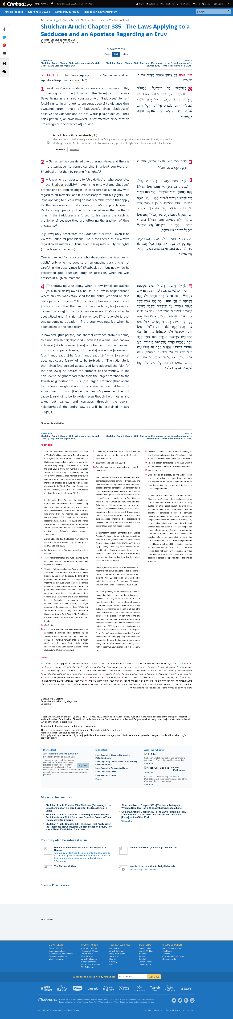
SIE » (153, 754)
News (124, 988)
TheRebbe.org (87, 967)
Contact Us (188, 1010)
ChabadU (93, 988)
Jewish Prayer (145, 962)
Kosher (142, 956)
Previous (70, 63)
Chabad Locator (169, 959)
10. (94, 467)
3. (42, 550)
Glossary (113, 962)
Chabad (86, 999)
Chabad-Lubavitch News (173, 956)
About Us (158, 1010)
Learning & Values (39, 12)
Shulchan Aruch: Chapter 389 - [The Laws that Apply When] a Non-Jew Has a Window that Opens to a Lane (151, 806)
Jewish (133, 1002)
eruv (71, 119)
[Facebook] (174, 1000)
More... (98, 779)
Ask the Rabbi (168, 3)
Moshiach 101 (87, 956)
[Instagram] (192, 1000)
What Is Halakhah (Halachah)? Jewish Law (153, 847)
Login (141, 3)
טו (175, 331)
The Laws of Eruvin (119, 20)
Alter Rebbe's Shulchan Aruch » (60, 753)
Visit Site (148, 763)
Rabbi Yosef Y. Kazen (97, 1002)
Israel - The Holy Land (91, 964)
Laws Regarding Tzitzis (105, 772)
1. (42, 451)
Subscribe (113, 956)
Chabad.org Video (89, 948)
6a (48, 625)
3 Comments (60, 861)
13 (105, 355)
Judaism (123, 1002)
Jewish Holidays (146, 948)
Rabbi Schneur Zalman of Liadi (59, 39)
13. (146, 470)
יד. (86, 681)
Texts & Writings (50, 20)
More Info (74, 149)
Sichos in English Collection (64, 42)
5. (42, 569)
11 (72, 243)
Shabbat (143, 954)
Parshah (143, 959)
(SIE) (94, 135)
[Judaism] (17, 4)
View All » (126, 821)
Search (112, 959)
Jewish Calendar (116, 951)
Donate (208, 3)
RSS (111, 964)
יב (179, 253)
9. (93, 462)
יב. (86, 677)
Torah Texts (155, 988)
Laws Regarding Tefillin (105, 775)
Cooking (140, 988)
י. (158, 677)
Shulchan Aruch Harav (93, 20)
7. (42, 629)
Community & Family (67, 12)
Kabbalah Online (88, 962)
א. (190, 664)
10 (56, 225)
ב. (133, 664)
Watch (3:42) (136, 869)
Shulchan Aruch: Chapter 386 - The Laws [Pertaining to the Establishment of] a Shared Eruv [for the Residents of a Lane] (78, 808)
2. (42, 539)
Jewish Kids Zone (89, 959)
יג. (121, 681)
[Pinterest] (186, 1000)
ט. (45, 674)
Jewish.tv (78, 988)
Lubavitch (93, 999)
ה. (144, 667)
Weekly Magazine (57, 959)
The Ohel (166, 954)
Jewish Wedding (146, 951)
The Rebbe (167, 951)
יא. (102, 677)
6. (42, 625)
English (107, 54)
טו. (180, 684)
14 (72, 380)
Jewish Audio (145, 964)
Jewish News (87, 954)
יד (151, 326)
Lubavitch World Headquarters (142, 999)
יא (175, 229)
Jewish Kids (186, 988)
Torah (116, 1002)
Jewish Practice (14, 12)
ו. (107, 670)
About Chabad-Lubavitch (173, 948)
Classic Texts (70, 20)
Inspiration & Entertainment (100, 12)
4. (42, 557)
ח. (100, 674)
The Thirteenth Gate (65, 866)
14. (146, 474)
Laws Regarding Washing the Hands (111, 768)
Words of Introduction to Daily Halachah (152, 866)
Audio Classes (109, 988)
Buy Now (60, 149)
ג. (99, 664)
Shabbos (47, 172)
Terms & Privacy (173, 1010)
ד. (69, 664)
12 (75, 300)
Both (116, 54)
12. (146, 462)
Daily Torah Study (117, 954)
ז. (42, 670)
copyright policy (48, 738)
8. (93, 451)
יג (156, 310)
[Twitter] (180, 1000)
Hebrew (125, 54)
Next (149, 63)
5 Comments (150, 869)
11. (146, 451)
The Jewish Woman (89, 951)
